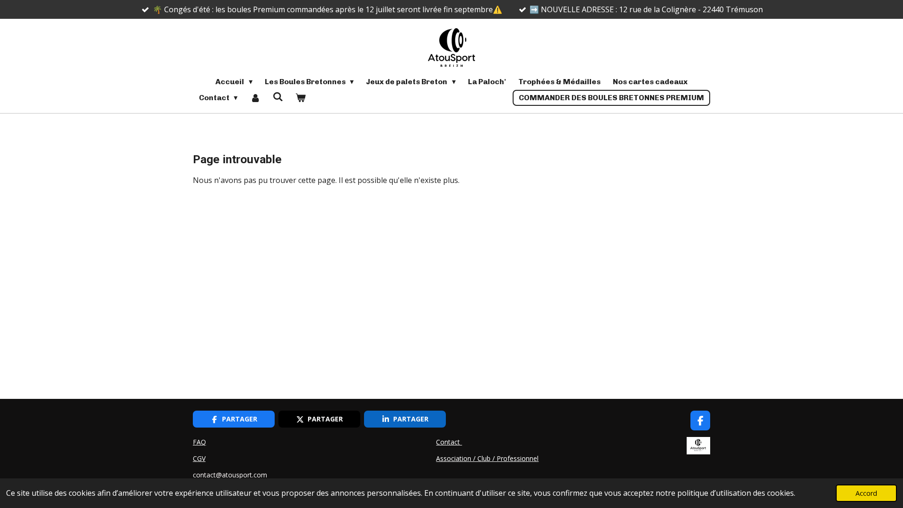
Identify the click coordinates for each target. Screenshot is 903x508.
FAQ (199, 441)
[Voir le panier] (300, 98)
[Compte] (255, 98)
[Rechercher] (278, 96)
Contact (449, 441)
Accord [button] (866, 493)
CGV (199, 458)
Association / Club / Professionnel (487, 458)
